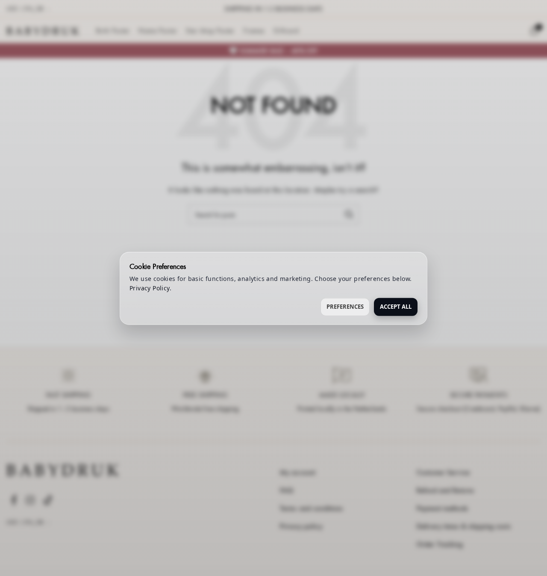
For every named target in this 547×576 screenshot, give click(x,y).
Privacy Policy (149, 288)
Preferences (345, 306)
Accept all (396, 306)
